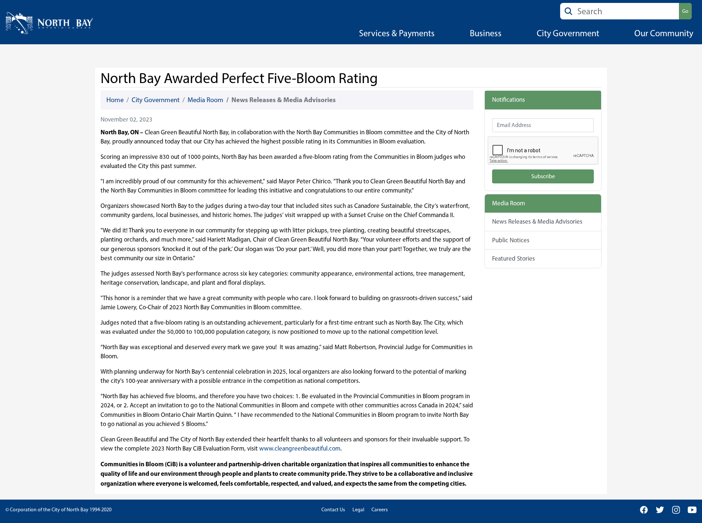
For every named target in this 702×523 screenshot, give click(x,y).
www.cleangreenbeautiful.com (299, 448)
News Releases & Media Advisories (537, 221)
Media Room (205, 100)
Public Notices (510, 240)
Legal (358, 510)
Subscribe (543, 176)
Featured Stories (513, 258)
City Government (568, 33)
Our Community (663, 33)
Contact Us (333, 510)
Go (685, 11)
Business (486, 33)
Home (115, 100)
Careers (379, 510)
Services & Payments (397, 33)
